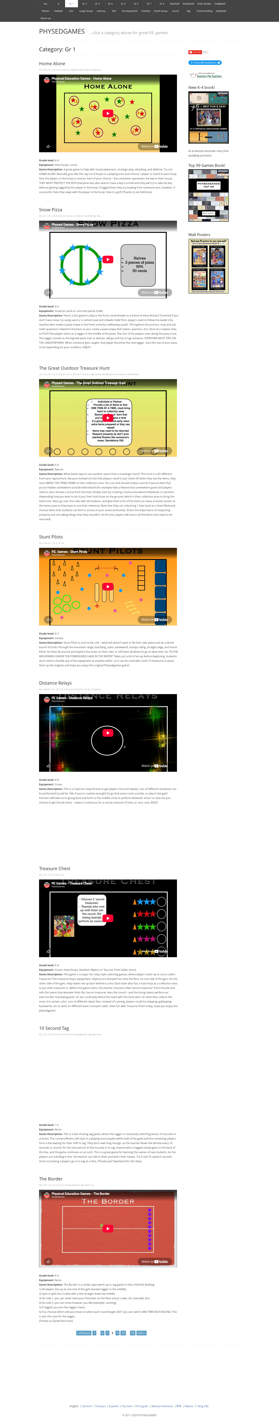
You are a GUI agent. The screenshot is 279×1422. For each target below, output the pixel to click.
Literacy (101, 10)
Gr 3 (97, 3)
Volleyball (221, 10)
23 (132, 1333)
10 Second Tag (54, 1028)
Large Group (86, 10)
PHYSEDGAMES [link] (62, 31)
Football (58, 10)
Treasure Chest (54, 868)
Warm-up (46, 18)
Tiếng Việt (203, 1406)
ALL (45, 3)
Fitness (45, 10)
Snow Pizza (50, 209)
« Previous (84, 1333)
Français (100, 1406)
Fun (71, 10)
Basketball (188, 3)
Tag (188, 10)
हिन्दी (178, 1406)
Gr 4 (110, 3)
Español (114, 1406)
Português (141, 1406)
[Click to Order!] (208, 195)
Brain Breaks (204, 3)
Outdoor (145, 10)
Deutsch (87, 1406)
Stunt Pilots (51, 537)
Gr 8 (162, 3)
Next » (141, 1333)
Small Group (160, 10)
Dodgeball (220, 3)
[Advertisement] (109, 836)
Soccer (175, 10)
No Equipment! (109, 374)
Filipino (189, 1406)
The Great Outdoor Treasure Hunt (74, 368)
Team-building (204, 10)
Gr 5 (123, 3)
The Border (50, 1179)
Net (114, 10)
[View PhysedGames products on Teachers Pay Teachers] (205, 75)
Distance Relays (55, 683)
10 (123, 1333)
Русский (127, 1406)
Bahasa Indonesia (162, 1406)
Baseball (174, 3)
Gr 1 (71, 3)
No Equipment (130, 10)
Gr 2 (84, 3)
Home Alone (52, 63)
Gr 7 (149, 3)
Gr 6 (136, 3)
